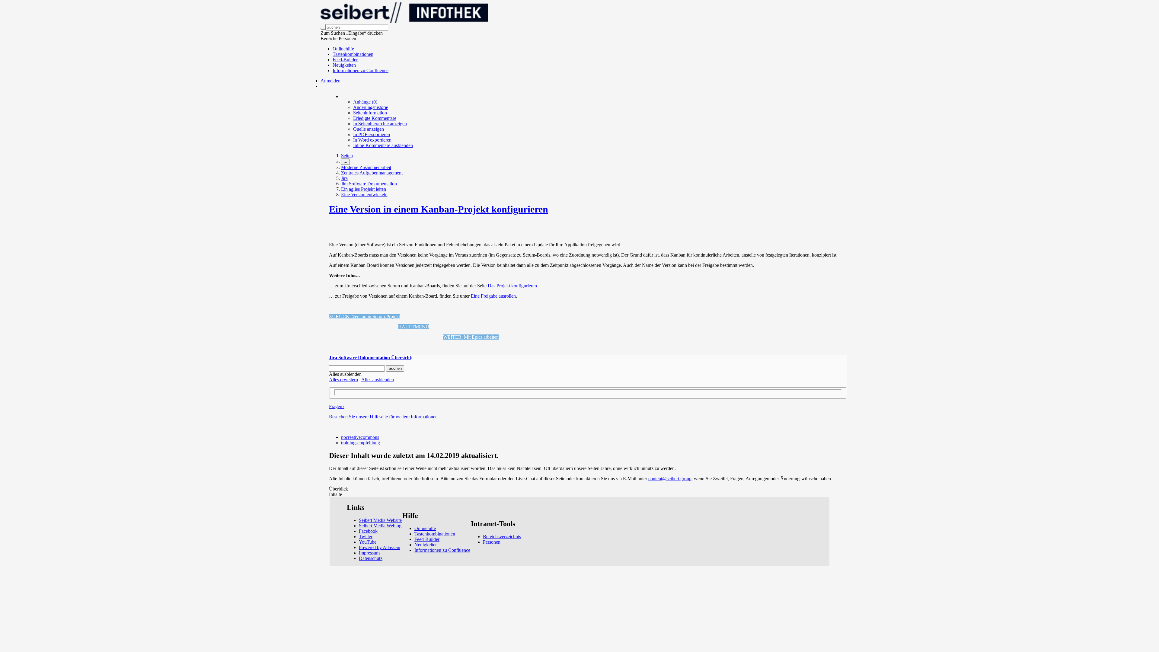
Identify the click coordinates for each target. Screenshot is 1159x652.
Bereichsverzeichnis (502, 536)
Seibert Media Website (380, 520)
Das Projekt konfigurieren (512, 285)
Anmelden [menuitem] (330, 80)
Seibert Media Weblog (380, 525)
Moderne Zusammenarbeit (366, 167)
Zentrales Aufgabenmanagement (372, 172)
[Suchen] (323, 29)
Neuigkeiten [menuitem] (344, 65)
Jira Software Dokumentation (369, 183)
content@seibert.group (669, 478)
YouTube (367, 542)
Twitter (365, 536)
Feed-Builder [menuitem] (345, 59)
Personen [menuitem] (491, 542)
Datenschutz (370, 558)
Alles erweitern (343, 379)
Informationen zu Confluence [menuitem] (360, 70)
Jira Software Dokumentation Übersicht (370, 357)
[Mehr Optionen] (341, 96)
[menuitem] (365, 101)
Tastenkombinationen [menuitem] (353, 54)
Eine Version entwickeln (364, 194)
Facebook (368, 531)
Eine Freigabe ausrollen (493, 296)
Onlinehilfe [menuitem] (343, 48)
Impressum (369, 552)
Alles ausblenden (377, 379)
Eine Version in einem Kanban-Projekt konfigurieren (438, 209)
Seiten (347, 155)
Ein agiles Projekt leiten (363, 189)
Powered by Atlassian (379, 547)
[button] (364, 316)
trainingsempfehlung (360, 442)
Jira (344, 178)
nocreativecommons (360, 437)
